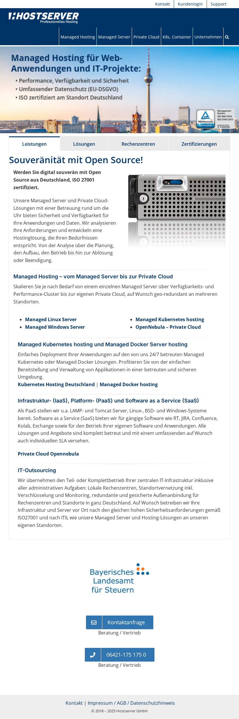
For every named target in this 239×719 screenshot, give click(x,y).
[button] (227, 36)
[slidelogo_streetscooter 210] (119, 565)
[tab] (34, 143)
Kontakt (74, 705)
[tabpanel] (119, 345)
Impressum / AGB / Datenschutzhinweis (131, 705)
